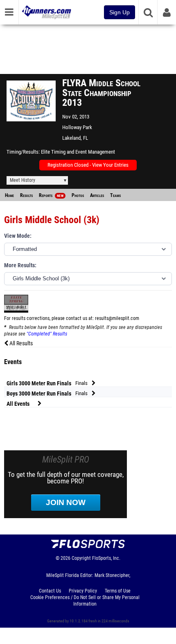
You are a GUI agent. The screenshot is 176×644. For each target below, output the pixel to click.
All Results (20, 343)
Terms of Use (118, 591)
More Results (19, 265)
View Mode (17, 236)
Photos (78, 195)
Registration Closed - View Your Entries (88, 165)
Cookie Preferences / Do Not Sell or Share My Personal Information (85, 601)
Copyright (81, 558)
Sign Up (119, 12)
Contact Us (50, 591)
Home (9, 195)
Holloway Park (77, 127)
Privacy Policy (83, 591)
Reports (51, 195)
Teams (115, 195)
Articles (97, 195)
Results (26, 195)
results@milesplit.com (117, 318)
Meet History (22, 180)
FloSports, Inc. (106, 558)
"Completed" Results (47, 334)
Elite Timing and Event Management (78, 152)
